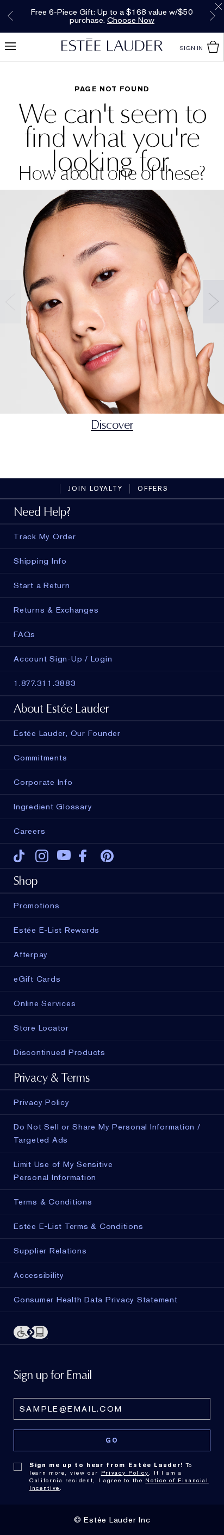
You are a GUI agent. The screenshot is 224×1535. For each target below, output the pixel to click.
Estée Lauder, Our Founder (67, 733)
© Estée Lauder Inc (112, 1519)
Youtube (64, 856)
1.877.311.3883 (45, 683)
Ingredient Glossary (53, 806)
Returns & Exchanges (56, 609)
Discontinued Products (59, 1052)
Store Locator (41, 1027)
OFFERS (153, 488)
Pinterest (107, 856)
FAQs (24, 634)
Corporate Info (43, 782)
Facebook (85, 856)
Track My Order (45, 536)
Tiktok (20, 856)
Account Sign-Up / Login (63, 658)
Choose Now (130, 20)
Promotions (37, 905)
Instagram (42, 856)
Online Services (45, 1003)
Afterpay (31, 954)
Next (212, 16)
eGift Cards (37, 979)
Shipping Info (40, 561)
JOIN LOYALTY (95, 488)
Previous (10, 16)
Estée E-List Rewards (56, 930)
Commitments (40, 757)
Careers (29, 831)
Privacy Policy (125, 1472)
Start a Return (42, 585)
